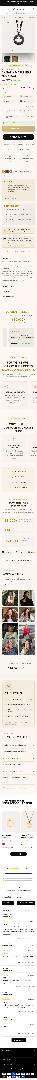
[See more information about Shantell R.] (32, 969)
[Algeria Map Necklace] (11, 821)
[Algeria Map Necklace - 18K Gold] (3, 847)
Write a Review (28, 903)
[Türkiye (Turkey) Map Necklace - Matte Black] (31, 847)
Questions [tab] (17, 897)
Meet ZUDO (6, 1050)
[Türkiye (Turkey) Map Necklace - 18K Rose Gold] (25, 847)
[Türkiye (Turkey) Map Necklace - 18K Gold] (22, 847)
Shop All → (18, 854)
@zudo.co (9, 584)
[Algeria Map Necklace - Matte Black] (12, 847)
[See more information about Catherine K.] (32, 916)
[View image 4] (15, 59)
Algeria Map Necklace (7, 836)
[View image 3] (7, 59)
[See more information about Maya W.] (32, 994)
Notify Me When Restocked (18, 137)
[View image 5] (22, 59)
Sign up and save (9, 1064)
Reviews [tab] (6, 897)
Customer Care (8, 1060)
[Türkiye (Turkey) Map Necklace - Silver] (28, 847)
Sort (18, 910)
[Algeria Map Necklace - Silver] (9, 847)
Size (3, 106)
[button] (6, 841)
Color (4, 92)
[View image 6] (29, 59)
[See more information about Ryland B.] (32, 1018)
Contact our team (25, 788)
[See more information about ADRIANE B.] (32, 945)
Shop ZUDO (6, 1055)
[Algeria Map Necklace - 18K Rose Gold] (6, 847)
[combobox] (19, 13)
